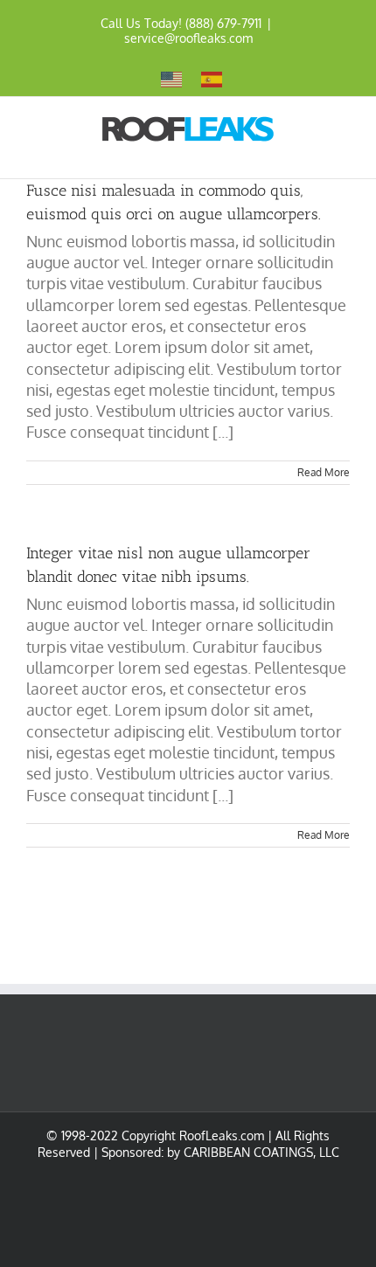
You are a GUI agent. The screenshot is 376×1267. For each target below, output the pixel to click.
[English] (172, 78)
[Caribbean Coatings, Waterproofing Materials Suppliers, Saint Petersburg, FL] (113, 1200)
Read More (323, 472)
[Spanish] (212, 78)
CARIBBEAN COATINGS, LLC (261, 1152)
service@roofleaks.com (188, 38)
